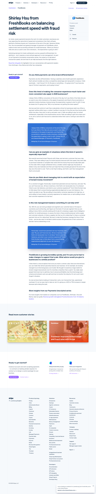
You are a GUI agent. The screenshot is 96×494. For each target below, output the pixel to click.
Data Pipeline (32, 419)
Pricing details (53, 373)
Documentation (53, 467)
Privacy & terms (73, 411)
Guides (71, 400)
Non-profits (52, 442)
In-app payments (53, 417)
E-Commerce (52, 409)
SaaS (50, 426)
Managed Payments (34, 434)
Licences (71, 417)
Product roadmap (74, 429)
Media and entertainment (55, 440)
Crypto (31, 417)
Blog (70, 405)
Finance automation (54, 413)
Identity (31, 426)
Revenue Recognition (34, 444)
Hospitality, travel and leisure (56, 436)
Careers (71, 431)
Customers (12, 8)
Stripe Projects (53, 477)
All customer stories (81, 8)
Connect (31, 415)
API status (52, 471)
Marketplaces (52, 419)
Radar (30, 442)
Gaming (51, 434)
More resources (73, 423)
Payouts (31, 440)
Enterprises (52, 400)
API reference (73, 373)
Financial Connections (34, 423)
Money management (54, 421)
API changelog (53, 473)
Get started (13, 377)
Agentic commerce (54, 405)
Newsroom (72, 433)
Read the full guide (15, 63)
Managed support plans (75, 446)
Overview (71, 8)
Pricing (51, 2)
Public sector (52, 447)
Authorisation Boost (34, 405)
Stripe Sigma (32, 447)
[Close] (93, 486)
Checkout (31, 411)
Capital (31, 409)
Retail (50, 449)
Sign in (72, 3)
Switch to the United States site (66, 490)
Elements (31, 421)
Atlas (30, 403)
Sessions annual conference (76, 409)
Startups (51, 403)
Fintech (51, 432)
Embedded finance (54, 411)
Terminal (31, 451)
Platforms (51, 423)
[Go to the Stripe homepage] (10, 398)
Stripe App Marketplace (55, 456)
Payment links (32, 436)
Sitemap (71, 419)
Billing (30, 407)
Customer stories (74, 403)
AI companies (52, 428)
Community (72, 407)
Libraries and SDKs (54, 475)
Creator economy (53, 430)
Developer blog (53, 479)
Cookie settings (73, 421)
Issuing (31, 430)
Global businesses (54, 415)
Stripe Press (72, 435)
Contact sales (81, 3)
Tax (30, 449)
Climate (31, 413)
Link (30, 432)
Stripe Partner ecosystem (56, 458)
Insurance (51, 438)
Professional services (54, 444)
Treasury (31, 453)
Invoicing (31, 428)
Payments (31, 438)
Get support (72, 444)
